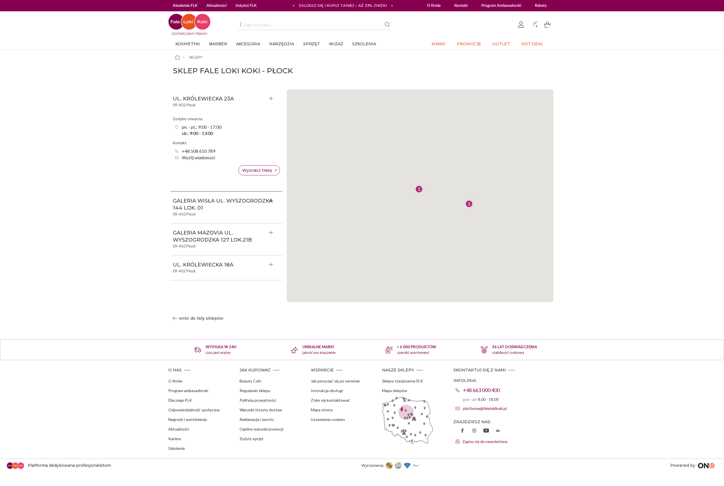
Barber (218, 43)
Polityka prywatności (258, 400)
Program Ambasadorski (501, 6)
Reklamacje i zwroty (257, 419)
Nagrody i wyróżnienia (187, 419)
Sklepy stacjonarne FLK (402, 381)
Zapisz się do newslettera (484, 441)
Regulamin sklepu (255, 390)
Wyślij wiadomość (199, 157)
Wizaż (336, 43)
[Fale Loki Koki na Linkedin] (498, 431)
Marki (439, 43)
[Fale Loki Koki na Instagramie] (474, 431)
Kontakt (460, 6)
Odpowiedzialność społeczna (193, 409)
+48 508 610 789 (198, 151)
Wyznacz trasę (257, 170)
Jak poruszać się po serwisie (335, 381)
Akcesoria (248, 43)
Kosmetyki (187, 43)
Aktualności (178, 429)
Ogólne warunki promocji (261, 429)
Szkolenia (364, 43)
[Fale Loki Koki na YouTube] (486, 431)
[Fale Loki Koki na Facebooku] (462, 431)
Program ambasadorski (188, 390)
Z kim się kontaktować (330, 400)
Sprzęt (311, 43)
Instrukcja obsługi (327, 390)
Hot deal (532, 43)
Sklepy (195, 57)
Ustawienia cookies (328, 419)
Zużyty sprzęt (252, 438)
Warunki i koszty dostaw (261, 409)
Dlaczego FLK (180, 400)
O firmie (434, 6)
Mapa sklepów (394, 390)
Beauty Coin (250, 381)
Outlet (501, 43)
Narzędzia (281, 43)
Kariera (174, 438)
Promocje (469, 43)
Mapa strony (322, 409)
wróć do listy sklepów (201, 318)
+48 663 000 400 (481, 390)
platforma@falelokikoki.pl (485, 408)
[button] (469, 203)
